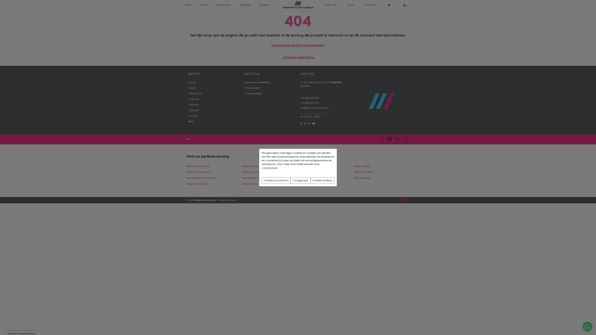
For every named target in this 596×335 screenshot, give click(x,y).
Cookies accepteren (276, 180)
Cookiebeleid (270, 168)
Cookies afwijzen (322, 180)
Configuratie (300, 180)
